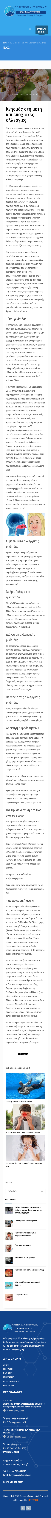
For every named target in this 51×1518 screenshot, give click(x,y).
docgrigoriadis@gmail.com (20, 1475)
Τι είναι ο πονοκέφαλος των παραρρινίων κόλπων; (23, 1132)
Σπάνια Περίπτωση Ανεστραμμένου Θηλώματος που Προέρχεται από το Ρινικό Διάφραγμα (28, 1210)
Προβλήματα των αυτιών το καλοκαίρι (19, 1101)
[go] (42, 1191)
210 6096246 (41, 30)
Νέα (35, 94)
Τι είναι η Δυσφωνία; (23, 1245)
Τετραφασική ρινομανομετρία (26, 1220)
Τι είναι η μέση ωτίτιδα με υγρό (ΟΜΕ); (29, 1270)
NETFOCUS (33, 1500)
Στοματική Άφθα (21, 1295)
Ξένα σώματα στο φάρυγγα (25, 1257)
